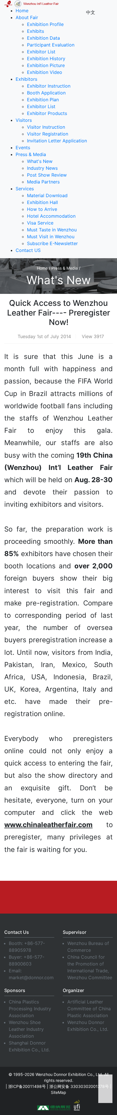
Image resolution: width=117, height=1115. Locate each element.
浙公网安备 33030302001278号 (79, 1086)
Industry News (42, 168)
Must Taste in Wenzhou (52, 230)
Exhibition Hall (42, 202)
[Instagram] (100, 892)
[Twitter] (79, 892)
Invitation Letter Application (57, 141)
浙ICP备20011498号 (27, 1086)
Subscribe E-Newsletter (52, 243)
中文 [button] (90, 12)
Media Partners (43, 182)
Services (25, 188)
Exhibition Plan (43, 99)
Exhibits (35, 31)
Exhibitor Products (47, 113)
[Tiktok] (69, 902)
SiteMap (58, 1092)
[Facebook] (15, 892)
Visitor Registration (47, 134)
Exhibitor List (41, 51)
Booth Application (46, 93)
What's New (40, 161)
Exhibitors (26, 79)
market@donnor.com (31, 977)
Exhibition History (46, 58)
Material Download (47, 195)
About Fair (27, 17)
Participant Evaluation (50, 45)
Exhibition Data (43, 38)
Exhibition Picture (46, 65)
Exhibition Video (44, 72)
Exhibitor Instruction (48, 86)
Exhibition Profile (45, 24)
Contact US (28, 250)
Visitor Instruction (46, 127)
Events (23, 147)
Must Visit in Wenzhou (50, 236)
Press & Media (31, 154)
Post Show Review (47, 175)
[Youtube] (57, 892)
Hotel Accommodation (51, 216)
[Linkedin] (36, 892)
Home (22, 10)
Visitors (24, 120)
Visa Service (40, 223)
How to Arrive (42, 209)
